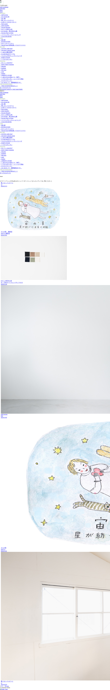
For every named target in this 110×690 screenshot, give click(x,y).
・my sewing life (4, 16)
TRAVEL (2, 61)
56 (5, 686)
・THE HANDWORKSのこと (9, 86)
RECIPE (2, 47)
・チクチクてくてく (6, 80)
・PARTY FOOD (5, 57)
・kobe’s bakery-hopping (7, 64)
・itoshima (3, 68)
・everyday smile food (6, 48)
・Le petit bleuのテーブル (7, 54)
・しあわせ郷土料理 (6, 52)
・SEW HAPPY (4, 25)
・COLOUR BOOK (6, 36)
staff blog (2, 8)
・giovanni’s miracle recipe (7, 50)
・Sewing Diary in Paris (6, 33)
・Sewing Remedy (5, 27)
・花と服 (3, 18)
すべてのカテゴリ (5, 87)
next (8, 686)
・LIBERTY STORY (6, 75)
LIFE (1, 38)
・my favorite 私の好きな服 (8, 31)
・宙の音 (3, 40)
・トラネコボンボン (6, 59)
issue (1, 97)
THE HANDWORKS (6, 84)
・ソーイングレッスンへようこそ (10, 34)
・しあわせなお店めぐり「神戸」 (10, 77)
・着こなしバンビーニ (7, 20)
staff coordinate (4, 7)
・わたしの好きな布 (6, 29)
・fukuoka (3, 66)
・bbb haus (3, 70)
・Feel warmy (4, 24)
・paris (2, 71)
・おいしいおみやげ (6, 62)
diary (1, 10)
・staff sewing (4, 15)
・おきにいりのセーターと (8, 22)
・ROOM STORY (5, 41)
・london (2, 73)
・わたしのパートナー (7, 43)
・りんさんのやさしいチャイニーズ (11, 56)
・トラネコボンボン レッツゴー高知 (11, 79)
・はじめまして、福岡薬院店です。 (11, 82)
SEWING (2, 13)
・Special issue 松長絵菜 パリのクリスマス (13, 45)
